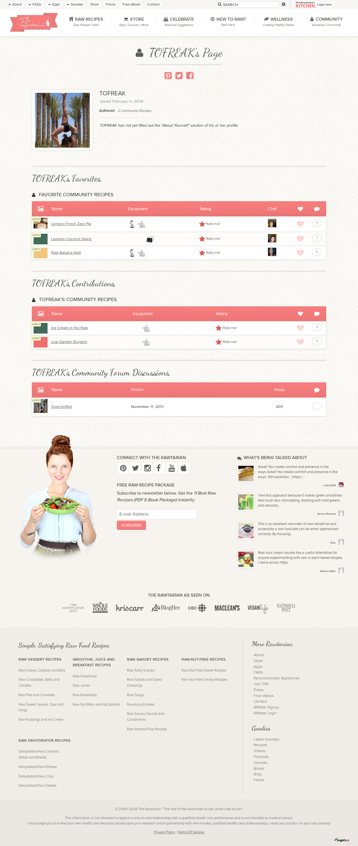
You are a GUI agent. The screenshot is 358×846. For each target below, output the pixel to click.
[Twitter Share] (179, 75)
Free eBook (264, 696)
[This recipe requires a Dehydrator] (150, 239)
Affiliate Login (265, 713)
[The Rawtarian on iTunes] (184, 468)
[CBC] (197, 608)
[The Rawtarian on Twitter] (135, 468)
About (259, 655)
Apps (258, 667)
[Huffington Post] (73, 608)
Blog (258, 774)
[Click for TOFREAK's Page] (41, 412)
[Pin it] (168, 75)
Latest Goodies (266, 739)
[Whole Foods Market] (100, 608)
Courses (260, 762)
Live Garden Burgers (69, 342)
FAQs (258, 672)
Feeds (259, 780)
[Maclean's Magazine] (227, 608)
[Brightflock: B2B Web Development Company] (341, 839)
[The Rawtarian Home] (34, 22)
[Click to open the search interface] (283, 4)
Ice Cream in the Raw (69, 328)
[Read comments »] (317, 406)
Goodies (261, 728)
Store (258, 661)
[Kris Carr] (130, 608)
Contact (260, 701)
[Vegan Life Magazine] (258, 608)
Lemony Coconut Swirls (71, 239)
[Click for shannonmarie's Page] (272, 255)
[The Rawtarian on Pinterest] (123, 468)
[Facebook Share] (190, 75)
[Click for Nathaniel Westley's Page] (272, 226)
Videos (259, 751)
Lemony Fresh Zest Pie (71, 224)
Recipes (260, 745)
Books (259, 768)
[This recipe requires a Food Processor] (141, 224)
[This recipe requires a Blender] (132, 224)
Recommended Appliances (277, 678)
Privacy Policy (164, 832)
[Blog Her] (166, 608)
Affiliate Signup (266, 707)
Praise (259, 690)
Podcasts (261, 757)
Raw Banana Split (66, 253)
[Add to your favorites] (300, 224)
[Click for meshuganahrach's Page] (272, 241)
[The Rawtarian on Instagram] (147, 468)
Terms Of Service (191, 832)
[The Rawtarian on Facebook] (159, 468)
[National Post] (286, 608)
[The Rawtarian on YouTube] (171, 468)
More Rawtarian (272, 643)
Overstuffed (61, 407)
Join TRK (261, 684)
